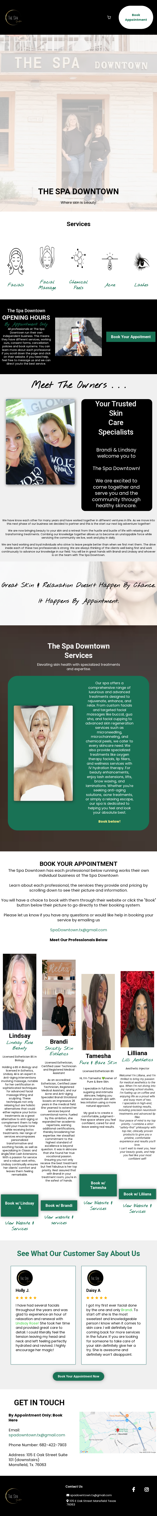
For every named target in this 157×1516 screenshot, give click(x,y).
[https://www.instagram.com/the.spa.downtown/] (147, 1489)
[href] (117, 1432)
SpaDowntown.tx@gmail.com (78, 930)
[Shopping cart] (109, 17)
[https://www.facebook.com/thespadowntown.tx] (134, 1489)
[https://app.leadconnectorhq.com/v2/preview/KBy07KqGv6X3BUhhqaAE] (13, 17)
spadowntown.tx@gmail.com (37, 1435)
